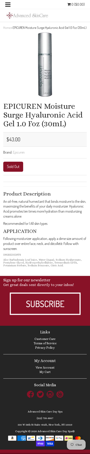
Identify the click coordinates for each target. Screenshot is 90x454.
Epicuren (19, 152)
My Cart (45, 372)
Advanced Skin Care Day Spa (45, 411)
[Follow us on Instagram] (50, 394)
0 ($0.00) (78, 4)
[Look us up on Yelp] (59, 394)
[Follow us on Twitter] (40, 394)
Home (7, 27)
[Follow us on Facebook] (30, 394)
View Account (45, 367)
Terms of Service (45, 343)
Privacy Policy (45, 347)
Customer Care (45, 339)
